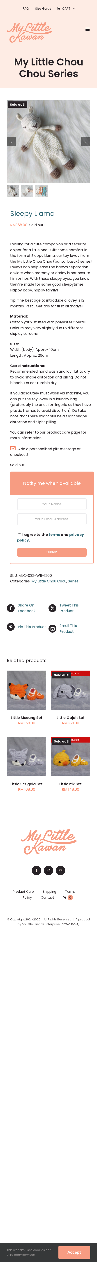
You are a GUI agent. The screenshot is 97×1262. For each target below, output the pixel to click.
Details (30, 693)
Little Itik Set (70, 784)
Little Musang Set (26, 717)
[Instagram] (48, 870)
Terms (70, 891)
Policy (27, 897)
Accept (74, 1252)
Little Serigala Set (26, 784)
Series (73, 581)
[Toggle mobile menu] (87, 29)
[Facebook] (36, 870)
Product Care (23, 891)
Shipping (49, 891)
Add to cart (26, 754)
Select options (27, 688)
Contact (47, 897)
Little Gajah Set (71, 717)
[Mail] (60, 870)
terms (54, 534)
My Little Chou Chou (48, 581)
